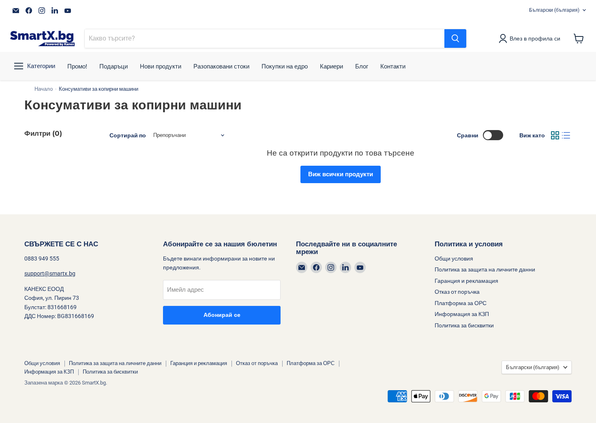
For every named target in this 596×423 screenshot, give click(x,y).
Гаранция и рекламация (466, 281)
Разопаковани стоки (221, 66)
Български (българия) (554, 10)
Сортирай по (127, 135)
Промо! (77, 66)
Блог (361, 66)
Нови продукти (160, 66)
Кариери (331, 66)
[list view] (566, 135)
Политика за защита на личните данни (485, 269)
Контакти (392, 66)
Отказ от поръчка (457, 291)
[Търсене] (455, 38)
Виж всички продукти (340, 174)
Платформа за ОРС (461, 303)
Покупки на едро (285, 66)
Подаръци (113, 66)
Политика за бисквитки (464, 325)
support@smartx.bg (49, 273)
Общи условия (454, 258)
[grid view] (555, 135)
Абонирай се (222, 315)
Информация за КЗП (462, 314)
